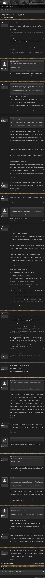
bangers (2, 368)
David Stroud (3, 536)
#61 (43, 55)
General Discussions (7, 15)
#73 (43, 432)
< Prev (5, 17)
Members (11, 6)
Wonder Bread (16, 15)
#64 (43, 177)
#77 (43, 528)
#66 (43, 202)
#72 (43, 417)
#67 (43, 220)
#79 (43, 559)
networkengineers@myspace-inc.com (21, 371)
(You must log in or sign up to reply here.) (39, 563)
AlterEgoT (3, 86)
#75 (43, 472)
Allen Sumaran (4, 445)
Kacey (2, 387)
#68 (43, 307)
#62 (43, 78)
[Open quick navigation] (43, 12)
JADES (2, 553)
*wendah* (11, 348)
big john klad (3, 68)
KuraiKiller (11, 502)
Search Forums (3, 9)
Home (2, 6)
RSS (43, 574)
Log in (42, 0)
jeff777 (2, 198)
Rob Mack (3, 425)
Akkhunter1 (3, 459)
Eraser (2, 228)
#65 (43, 190)
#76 (43, 502)
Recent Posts (9, 9)
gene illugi (3, 24)
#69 (43, 348)
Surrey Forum (43, 577)
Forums (7, 6)
